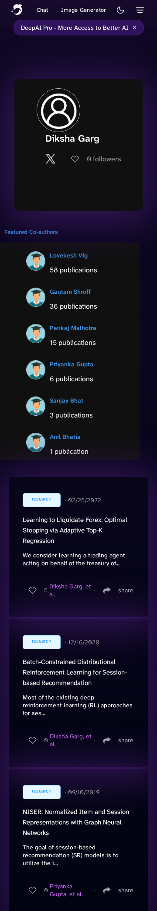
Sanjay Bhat (66, 400)
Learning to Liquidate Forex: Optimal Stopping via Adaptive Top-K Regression (75, 530)
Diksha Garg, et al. (70, 590)
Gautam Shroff (70, 292)
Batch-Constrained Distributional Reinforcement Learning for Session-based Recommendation (75, 672)
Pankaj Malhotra (73, 328)
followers (104, 158)
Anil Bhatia (65, 437)
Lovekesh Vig (69, 255)
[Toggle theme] (120, 10)
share (125, 590)
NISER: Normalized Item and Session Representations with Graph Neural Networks (76, 822)
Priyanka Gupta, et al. (66, 890)
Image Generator (83, 10)
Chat (42, 10)
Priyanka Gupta (71, 364)
